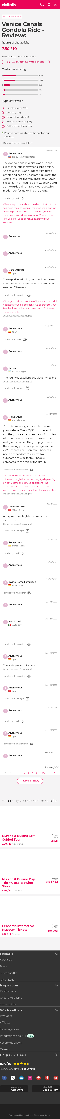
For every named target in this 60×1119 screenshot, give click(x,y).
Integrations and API (13, 1035)
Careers (5, 1049)
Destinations (8, 991)
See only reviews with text (18, 143)
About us (6, 959)
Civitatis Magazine (11, 997)
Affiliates (5, 1022)
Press (3, 966)
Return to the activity (12, 16)
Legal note (28, 1115)
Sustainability (8, 973)
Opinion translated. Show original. (17, 316)
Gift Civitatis (7, 979)
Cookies (48, 1115)
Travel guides (8, 1004)
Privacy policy (39, 1115)
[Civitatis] (9, 4)
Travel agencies (9, 1029)
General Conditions (16, 1115)
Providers (6, 1015)
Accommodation (11, 1042)
